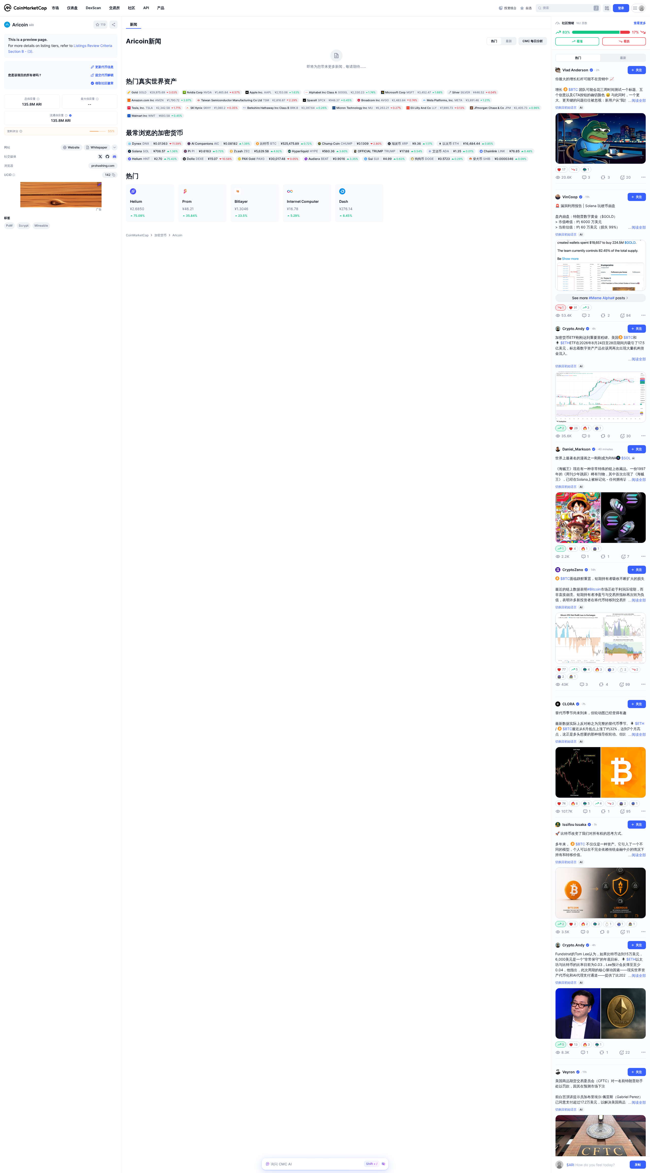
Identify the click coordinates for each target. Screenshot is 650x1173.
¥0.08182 (220, 143)
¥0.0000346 (499, 159)
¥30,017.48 (270, 159)
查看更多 (640, 23)
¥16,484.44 (468, 143)
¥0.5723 (439, 159)
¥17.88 (390, 151)
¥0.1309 (352, 143)
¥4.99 (386, 159)
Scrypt (23, 225)
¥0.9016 (333, 159)
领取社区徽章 (104, 83)
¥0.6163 (206, 151)
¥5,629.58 (258, 151)
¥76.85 (508, 151)
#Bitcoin (594, 589)
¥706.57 (155, 151)
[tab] (494, 41)
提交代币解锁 (104, 75)
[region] (274, 8)
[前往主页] (25, 8)
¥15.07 (209, 159)
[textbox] (597, 1164)
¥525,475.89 (286, 143)
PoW (9, 225)
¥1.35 (453, 151)
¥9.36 (412, 143)
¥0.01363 (156, 143)
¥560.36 (320, 151)
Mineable (41, 225)
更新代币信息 (104, 67)
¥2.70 (154, 159)
